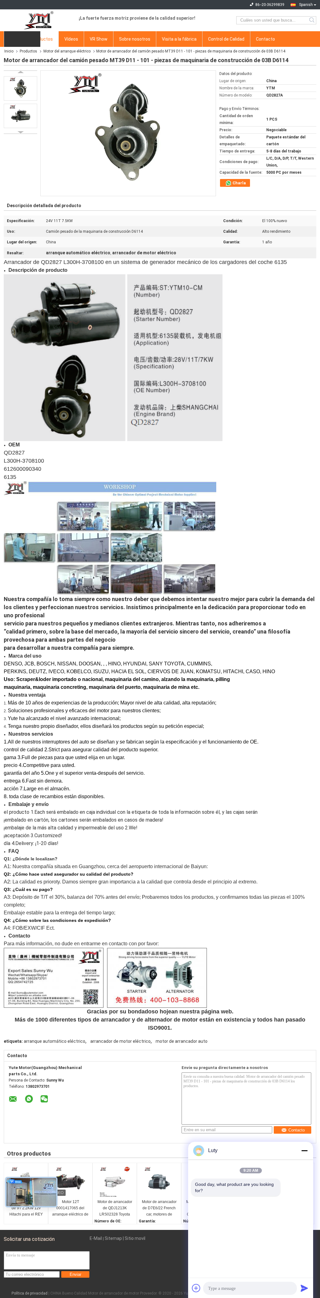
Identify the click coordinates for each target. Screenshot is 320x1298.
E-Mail (96, 1238)
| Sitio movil (134, 1238)
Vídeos (71, 39)
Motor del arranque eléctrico (67, 51)
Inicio (8, 51)
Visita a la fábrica (179, 39)
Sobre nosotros (134, 39)
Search (312, 20)
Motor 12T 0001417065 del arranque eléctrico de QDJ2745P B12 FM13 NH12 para (70, 1208)
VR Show (99, 39)
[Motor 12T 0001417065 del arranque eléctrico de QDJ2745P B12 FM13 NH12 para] (70, 1181)
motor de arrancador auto (182, 1041)
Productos (42, 39)
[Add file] (196, 1288)
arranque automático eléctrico (54, 1041)
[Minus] (304, 1150)
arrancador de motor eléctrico (120, 1041)
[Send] (304, 1288)
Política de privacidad (30, 1293)
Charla (239, 183)
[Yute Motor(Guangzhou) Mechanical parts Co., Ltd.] (38, 20)
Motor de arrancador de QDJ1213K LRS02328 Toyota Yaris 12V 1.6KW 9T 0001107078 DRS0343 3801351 (115, 1208)
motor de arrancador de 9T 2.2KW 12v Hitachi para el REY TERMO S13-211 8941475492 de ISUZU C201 (26, 1208)
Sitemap (113, 1238)
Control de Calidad (226, 39)
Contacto (265, 39)
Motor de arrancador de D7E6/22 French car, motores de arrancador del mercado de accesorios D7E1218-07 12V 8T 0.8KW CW (159, 1208)
